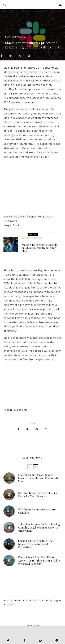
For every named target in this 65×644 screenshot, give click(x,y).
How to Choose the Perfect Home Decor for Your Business (38, 494)
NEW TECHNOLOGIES (15, 37)
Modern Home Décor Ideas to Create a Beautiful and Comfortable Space (39, 478)
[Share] (1, 55)
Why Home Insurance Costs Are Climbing (37, 511)
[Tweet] (10, 55)
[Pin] (20, 55)
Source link (20, 409)
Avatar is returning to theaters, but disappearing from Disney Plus (39, 248)
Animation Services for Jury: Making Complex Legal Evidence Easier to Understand (39, 527)
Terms (17, 600)
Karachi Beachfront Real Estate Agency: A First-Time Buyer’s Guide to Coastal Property (39, 560)
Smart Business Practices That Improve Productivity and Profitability (36, 544)
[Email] (29, 55)
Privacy (7, 600)
